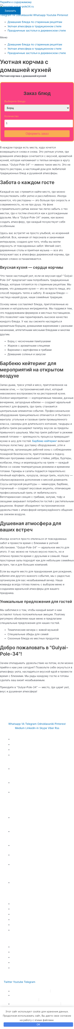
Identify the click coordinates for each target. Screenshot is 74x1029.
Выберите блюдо (14, 101)
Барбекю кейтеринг (44, 440)
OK (38, 1024)
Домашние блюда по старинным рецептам (35, 21)
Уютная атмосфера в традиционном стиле (34, 26)
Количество (11, 116)
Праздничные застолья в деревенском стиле (37, 30)
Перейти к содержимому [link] (16, 2)
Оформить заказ (37, 133)
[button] (37, 37)
